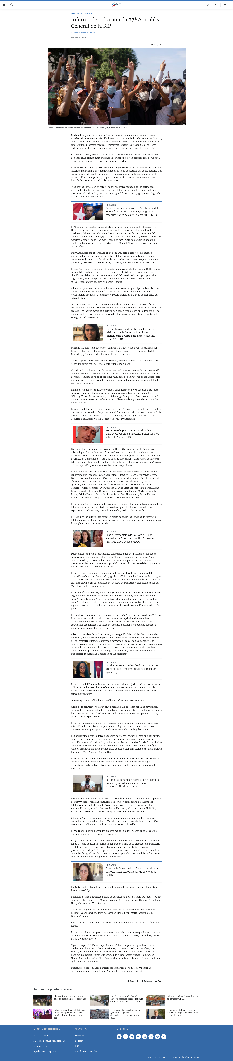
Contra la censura (81, 13)
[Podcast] (208, 5)
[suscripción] (163, 1036)
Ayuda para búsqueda (44, 1051)
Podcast (79, 1041)
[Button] (156, 44)
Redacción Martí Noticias (83, 33)
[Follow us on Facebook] (119, 1036)
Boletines (79, 1035)
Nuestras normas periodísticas (49, 1041)
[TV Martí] (225, 5)
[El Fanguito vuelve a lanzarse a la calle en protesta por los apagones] (42, 1000)
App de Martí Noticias (86, 1051)
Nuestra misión (41, 1035)
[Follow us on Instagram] (144, 1036)
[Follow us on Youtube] (138, 1036)
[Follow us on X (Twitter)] (125, 1036)
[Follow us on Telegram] (131, 1036)
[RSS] (151, 1036)
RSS (77, 1046)
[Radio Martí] (216, 5)
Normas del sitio (41, 1046)
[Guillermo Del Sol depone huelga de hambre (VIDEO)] (155, 1000)
